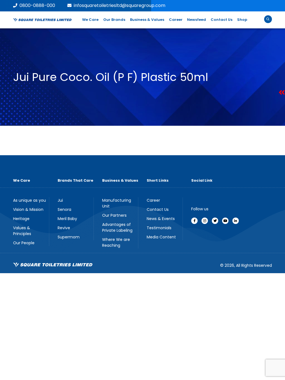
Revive (64, 228)
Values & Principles (22, 230)
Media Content (161, 237)
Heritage (21, 218)
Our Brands (114, 19)
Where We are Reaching (116, 242)
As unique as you (29, 200)
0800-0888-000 (37, 5)
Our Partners (114, 215)
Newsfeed (196, 19)
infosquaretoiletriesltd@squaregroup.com (119, 5)
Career (176, 19)
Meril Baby (67, 218)
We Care (90, 19)
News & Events (161, 218)
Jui (60, 200)
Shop (242, 19)
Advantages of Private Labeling (117, 227)
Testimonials (159, 228)
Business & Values (147, 19)
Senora (64, 209)
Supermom (69, 237)
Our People (24, 243)
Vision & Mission (28, 209)
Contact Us (221, 19)
